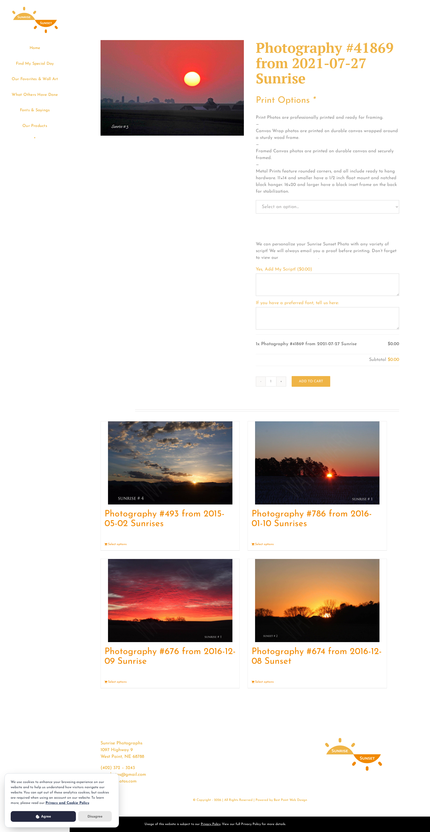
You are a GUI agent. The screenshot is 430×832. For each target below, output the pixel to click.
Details (231, 544)
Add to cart (311, 381)
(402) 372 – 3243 (118, 768)
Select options (117, 544)
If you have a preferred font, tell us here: (297, 303)
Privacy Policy (210, 824)
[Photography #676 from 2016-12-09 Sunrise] (170, 600)
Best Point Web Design (290, 800)
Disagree (95, 816)
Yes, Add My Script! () (284, 269)
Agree (45, 816)
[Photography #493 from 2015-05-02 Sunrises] (170, 462)
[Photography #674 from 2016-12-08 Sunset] (317, 600)
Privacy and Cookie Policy (67, 803)
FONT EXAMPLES (299, 258)
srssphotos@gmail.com (123, 775)
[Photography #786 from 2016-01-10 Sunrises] (317, 462)
